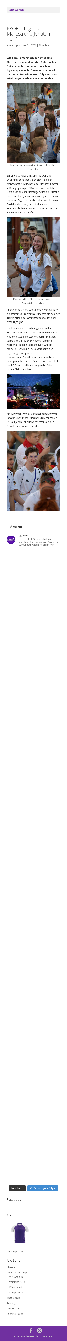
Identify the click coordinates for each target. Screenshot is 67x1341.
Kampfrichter (16, 1292)
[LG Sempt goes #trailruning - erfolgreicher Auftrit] (33, 977)
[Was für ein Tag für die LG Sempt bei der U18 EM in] (33, 565)
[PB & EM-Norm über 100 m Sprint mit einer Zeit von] (33, 882)
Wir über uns (16, 1276)
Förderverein (16, 1287)
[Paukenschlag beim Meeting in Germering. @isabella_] (33, 1167)
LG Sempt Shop (15, 1251)
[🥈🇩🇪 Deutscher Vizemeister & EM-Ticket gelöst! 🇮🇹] (33, 756)
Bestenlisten (13, 1308)
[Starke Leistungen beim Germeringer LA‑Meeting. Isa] (33, 1136)
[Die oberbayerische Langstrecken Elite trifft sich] (33, 1104)
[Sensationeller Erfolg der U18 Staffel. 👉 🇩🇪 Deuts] (33, 1072)
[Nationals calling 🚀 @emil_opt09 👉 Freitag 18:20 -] (33, 787)
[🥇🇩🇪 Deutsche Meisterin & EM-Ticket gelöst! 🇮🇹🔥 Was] (33, 724)
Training (11, 1303)
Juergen (16, 45)
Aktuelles (44, 45)
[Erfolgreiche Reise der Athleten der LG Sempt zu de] (33, 819)
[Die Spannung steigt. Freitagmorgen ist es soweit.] (33, 597)
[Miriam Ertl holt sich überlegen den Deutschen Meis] (33, 629)
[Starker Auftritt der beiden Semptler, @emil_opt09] (33, 914)
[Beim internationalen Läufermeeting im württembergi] (33, 1009)
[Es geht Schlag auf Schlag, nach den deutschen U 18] (33, 661)
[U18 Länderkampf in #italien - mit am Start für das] (33, 946)
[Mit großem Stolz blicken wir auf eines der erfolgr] (33, 692)
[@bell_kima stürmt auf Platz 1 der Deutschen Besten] (33, 1041)
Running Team (15, 1313)
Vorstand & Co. (17, 1282)
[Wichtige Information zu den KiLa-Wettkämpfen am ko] (33, 851)
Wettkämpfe (13, 1297)
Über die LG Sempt (17, 1272)
